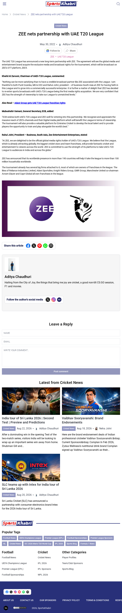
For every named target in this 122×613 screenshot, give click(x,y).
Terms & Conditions (97, 600)
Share (73, 50)
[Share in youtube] (19, 592)
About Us (8, 600)
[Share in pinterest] (39, 245)
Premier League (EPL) (54, 538)
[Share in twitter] (34, 245)
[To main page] (62, 3)
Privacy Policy (71, 600)
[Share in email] (27, 592)
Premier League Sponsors (101, 538)
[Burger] (4, 3)
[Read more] (31, 419)
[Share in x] (11, 592)
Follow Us (55, 50)
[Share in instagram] (15, 592)
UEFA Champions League (30, 538)
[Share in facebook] (28, 245)
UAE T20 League (66, 56)
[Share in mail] (51, 245)
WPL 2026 (43, 574)
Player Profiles (69, 557)
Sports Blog (72, 544)
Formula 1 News (88, 544)
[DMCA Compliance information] (20, 608)
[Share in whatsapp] (45, 245)
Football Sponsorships (77, 538)
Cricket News (19, 14)
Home (5, 14)
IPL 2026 (59, 544)
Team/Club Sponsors (72, 563)
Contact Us (26, 600)
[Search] (118, 4)
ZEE (52, 56)
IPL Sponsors (44, 569)
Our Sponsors (48, 600)
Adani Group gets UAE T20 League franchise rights (39, 103)
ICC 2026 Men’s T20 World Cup (38, 544)
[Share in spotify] (23, 592)
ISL (4, 544)
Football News (9, 538)
